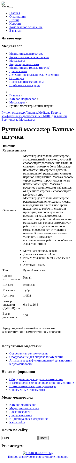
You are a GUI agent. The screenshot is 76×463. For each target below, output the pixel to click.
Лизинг (14, 20)
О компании (17, 16)
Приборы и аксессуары (24, 85)
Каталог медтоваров (22, 404)
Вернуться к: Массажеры (18, 119)
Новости (15, 23)
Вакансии (15, 30)
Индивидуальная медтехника (28, 418)
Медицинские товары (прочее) (29, 67)
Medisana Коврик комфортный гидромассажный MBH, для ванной (34, 114)
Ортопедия (16, 78)
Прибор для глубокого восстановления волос (38, 456)
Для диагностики (20, 415)
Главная (14, 13)
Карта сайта (17, 422)
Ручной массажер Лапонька (20, 112)
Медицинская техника (24, 408)
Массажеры (17, 60)
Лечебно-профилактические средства (34, 74)
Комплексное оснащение (25, 27)
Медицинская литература (26, 53)
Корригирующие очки (24, 64)
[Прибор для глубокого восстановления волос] (38, 453)
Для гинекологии (20, 411)
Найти (43, 437)
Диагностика (18, 71)
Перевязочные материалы (26, 81)
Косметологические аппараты (29, 57)
